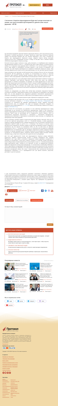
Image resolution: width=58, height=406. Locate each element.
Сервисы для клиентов (5, 13)
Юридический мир (53, 13)
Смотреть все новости (48, 260)
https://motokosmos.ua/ (6, 386)
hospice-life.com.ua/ (14, 384)
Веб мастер (4, 384)
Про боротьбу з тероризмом (42, 101)
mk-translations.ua (5, 394)
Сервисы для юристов (20, 13)
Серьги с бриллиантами (5, 380)
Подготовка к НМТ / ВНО (15, 381)
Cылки (12, 397)
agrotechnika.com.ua (6, 389)
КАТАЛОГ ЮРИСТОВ (13, 250)
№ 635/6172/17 (42, 183)
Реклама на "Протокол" (8, 356)
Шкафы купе (13, 390)
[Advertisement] (29, 163)
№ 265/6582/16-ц (12, 106)
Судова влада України (16, 186)
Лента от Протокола (19, 29)
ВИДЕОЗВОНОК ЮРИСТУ (15, 240)
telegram (32, 301)
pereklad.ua (13, 382)
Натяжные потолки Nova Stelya (15, 394)
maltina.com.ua (13, 395)
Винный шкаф (13, 379)
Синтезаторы (4, 387)
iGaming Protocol (6, 370)
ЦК (28, 105)
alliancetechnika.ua (5, 381)
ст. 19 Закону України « (28, 101)
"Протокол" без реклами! (8, 358)
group (21, 301)
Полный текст (5, 344)
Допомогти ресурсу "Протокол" (10, 366)
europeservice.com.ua (6, 392)
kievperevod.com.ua (5, 397)
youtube (11, 305)
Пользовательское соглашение (10, 364)
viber (43, 301)
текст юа (4, 395)
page (11, 301)
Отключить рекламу (47, 28)
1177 (26, 105)
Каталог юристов (33, 13)
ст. (23, 105)
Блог (43, 13)
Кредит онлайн (6, 368)
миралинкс (4, 383)
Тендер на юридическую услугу (10, 362)
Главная (7, 16)
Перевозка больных (14, 386)
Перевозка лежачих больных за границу (14, 388)
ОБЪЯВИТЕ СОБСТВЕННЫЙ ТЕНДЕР (17, 245)
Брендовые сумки (14, 391)
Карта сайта (5, 360)
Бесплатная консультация (16, 234)
